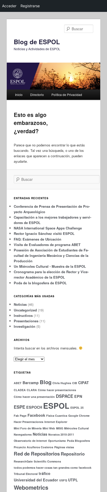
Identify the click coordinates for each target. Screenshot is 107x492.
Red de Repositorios (37, 453)
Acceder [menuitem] (9, 6)
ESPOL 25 (77, 407)
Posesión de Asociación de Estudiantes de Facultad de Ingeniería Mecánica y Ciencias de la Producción (51, 255)
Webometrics (31, 487)
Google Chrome (79, 416)
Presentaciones (26, 320)
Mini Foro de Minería (28, 428)
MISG (59, 428)
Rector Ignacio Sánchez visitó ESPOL (44, 233)
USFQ (63, 480)
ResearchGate (23, 461)
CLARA (32, 390)
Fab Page (20, 416)
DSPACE (64, 396)
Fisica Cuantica (56, 416)
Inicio (19, 94)
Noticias (20, 304)
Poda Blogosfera (78, 441)
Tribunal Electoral (26, 474)
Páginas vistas (64, 447)
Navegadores (23, 434)
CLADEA (20, 390)
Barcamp (31, 382)
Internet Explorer (55, 422)
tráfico (44, 473)
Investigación (24, 326)
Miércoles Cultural (76, 428)
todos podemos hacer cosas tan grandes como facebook (52, 467)
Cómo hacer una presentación (34, 397)
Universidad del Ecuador (36, 479)
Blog (45, 382)
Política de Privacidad (66, 94)
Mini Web (49, 428)
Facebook (36, 415)
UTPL (73, 479)
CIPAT (83, 382)
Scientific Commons (47, 461)
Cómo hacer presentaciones (57, 390)
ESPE (19, 407)
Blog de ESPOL (37, 41)
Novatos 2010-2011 (61, 434)
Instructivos (23, 315)
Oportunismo (57, 441)
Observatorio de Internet (30, 441)
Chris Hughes (61, 383)
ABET (18, 383)
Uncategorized (25, 310)
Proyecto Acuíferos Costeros (33, 447)
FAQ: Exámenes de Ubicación (37, 239)
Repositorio (73, 454)
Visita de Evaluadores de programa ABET (47, 244)
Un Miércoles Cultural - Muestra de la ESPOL (50, 266)
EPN (78, 396)
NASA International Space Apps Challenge (48, 228)
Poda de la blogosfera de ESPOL (40, 282)
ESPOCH (34, 407)
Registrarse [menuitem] (30, 6)
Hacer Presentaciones (28, 422)
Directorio (37, 94)
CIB (74, 383)
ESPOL (56, 405)
